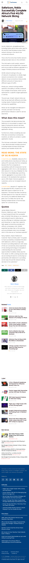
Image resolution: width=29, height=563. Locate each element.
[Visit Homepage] (12, 2)
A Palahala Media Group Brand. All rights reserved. (13, 559)
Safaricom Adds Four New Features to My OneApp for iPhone (18, 316)
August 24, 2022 (19, 20)
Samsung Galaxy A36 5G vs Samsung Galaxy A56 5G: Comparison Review (13, 449)
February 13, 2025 (6, 458)
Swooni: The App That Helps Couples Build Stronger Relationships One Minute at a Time (14, 500)
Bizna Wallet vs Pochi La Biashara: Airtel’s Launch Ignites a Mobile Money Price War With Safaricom (18, 324)
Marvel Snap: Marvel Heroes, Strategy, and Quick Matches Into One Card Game (14, 497)
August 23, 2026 (13, 387)
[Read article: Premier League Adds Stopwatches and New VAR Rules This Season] (5, 392)
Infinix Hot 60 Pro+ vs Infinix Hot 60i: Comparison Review (11, 453)
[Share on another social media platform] (24, 270)
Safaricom (15, 265)
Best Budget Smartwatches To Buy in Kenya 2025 (14, 457)
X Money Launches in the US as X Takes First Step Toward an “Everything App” (17, 347)
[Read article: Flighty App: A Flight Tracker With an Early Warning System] (5, 405)
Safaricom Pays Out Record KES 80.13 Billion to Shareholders (17, 340)
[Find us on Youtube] (14, 479)
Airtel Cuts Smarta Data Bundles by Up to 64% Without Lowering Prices (17, 309)
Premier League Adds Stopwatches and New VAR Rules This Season (18, 391)
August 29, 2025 (21, 450)
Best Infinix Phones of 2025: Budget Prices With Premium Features (16, 435)
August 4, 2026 (13, 327)
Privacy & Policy (5, 553)
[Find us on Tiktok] (21, 479)
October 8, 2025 (9, 446)
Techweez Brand (15, 551)
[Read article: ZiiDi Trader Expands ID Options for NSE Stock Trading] (5, 398)
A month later (6, 186)
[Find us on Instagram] (10, 479)
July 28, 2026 (12, 350)
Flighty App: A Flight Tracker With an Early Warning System (17, 404)
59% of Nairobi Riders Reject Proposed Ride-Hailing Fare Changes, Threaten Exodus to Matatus (13, 523)
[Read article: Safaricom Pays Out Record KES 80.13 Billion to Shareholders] (5, 341)
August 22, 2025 (17, 454)
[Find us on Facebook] (3, 479)
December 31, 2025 (13, 438)
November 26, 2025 (9, 442)
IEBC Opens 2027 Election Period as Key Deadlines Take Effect (12, 518)
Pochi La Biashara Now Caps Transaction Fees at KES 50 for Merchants (17, 332)
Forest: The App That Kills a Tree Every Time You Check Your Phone (14, 504)
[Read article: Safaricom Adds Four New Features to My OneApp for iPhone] (5, 317)
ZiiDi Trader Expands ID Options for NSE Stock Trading (17, 397)
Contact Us (14, 553)
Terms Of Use (5, 551)
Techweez (7, 556)
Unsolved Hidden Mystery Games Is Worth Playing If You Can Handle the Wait (14, 508)
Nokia (9, 265)
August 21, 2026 (13, 400)
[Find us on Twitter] (6, 479)
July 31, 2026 (12, 342)
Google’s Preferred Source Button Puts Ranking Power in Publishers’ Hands (18, 412)
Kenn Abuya (9, 20)
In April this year (6, 159)
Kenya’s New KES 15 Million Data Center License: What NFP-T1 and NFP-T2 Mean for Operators (17, 420)
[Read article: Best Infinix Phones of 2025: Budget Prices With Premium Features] (5, 435)
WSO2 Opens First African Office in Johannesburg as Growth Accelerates (11, 541)
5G (6, 265)
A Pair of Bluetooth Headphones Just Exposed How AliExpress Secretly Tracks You (17, 384)
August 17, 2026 (13, 319)
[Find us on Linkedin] (17, 479)
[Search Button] (26, 2)
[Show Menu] (2, 2)
